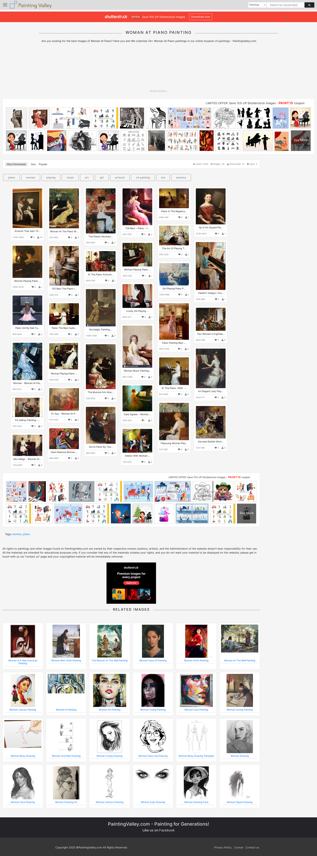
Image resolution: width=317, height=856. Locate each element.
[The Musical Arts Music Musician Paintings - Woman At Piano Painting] (101, 366)
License (238, 847)
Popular (43, 164)
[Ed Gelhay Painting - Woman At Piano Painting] (27, 407)
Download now (200, 16)
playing (50, 177)
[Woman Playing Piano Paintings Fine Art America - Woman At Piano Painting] (137, 254)
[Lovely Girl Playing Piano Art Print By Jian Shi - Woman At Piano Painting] (137, 296)
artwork (120, 177)
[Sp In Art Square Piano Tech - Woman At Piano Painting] (211, 206)
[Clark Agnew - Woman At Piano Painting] (137, 398)
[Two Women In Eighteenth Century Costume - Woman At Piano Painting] (211, 319)
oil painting (143, 177)
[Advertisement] (158, 67)
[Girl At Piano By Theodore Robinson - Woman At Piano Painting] (101, 425)
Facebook (167, 830)
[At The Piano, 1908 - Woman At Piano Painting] (174, 371)
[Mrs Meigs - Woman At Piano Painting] (27, 445)
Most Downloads (16, 164)
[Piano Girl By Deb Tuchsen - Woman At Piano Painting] (27, 310)
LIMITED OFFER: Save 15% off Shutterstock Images (241, 103)
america (181, 177)
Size (33, 164)
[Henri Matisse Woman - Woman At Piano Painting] (64, 438)
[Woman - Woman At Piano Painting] (27, 361)
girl (102, 177)
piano (11, 177)
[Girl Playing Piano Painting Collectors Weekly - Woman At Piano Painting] (174, 274)
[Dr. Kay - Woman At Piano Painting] (64, 399)
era (163, 177)
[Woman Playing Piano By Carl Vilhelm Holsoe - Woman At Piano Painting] (27, 262)
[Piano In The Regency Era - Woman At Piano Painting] (174, 198)
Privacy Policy (223, 847)
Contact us (252, 847)
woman (30, 177)
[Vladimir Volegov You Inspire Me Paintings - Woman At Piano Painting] (211, 266)
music (70, 177)
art (87, 177)
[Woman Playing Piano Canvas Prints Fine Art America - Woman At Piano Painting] (64, 356)
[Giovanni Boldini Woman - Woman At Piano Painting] (211, 422)
